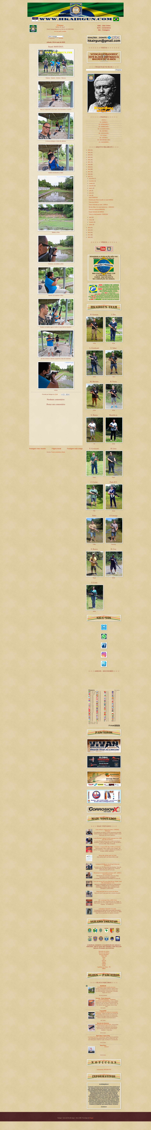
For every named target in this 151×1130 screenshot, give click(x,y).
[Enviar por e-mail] (62, 394)
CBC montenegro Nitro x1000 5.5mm (107, 900)
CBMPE (104, 964)
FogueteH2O (103, 1010)
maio (90, 195)
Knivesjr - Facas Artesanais (103, 998)
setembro (91, 185)
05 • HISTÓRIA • (104, 131)
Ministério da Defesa (104, 953)
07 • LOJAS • (103, 135)
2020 (89, 164)
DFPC (103, 957)
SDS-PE (104, 960)
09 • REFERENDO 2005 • (103, 140)
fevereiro (91, 222)
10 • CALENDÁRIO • (104, 142)
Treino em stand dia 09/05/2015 (97, 209)
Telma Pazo (103, 1045)
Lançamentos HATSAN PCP (104, 1069)
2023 (89, 157)
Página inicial (56, 449)
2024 (89, 155)
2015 (89, 176)
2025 (89, 152)
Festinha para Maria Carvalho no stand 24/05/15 (101, 200)
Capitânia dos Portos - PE (104, 967)
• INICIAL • (104, 120)
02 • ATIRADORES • (104, 124)
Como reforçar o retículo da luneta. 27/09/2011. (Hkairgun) (107, 830)
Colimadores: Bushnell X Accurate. (107, 908)
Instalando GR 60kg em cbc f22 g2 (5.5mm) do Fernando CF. (107, 865)
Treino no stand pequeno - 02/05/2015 (98, 214)
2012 (89, 232)
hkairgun (61, 25)
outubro (91, 183)
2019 (89, 167)
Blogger (91, 1118)
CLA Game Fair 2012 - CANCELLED (96, 1037)
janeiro (91, 224)
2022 (89, 159)
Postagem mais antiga (74, 449)
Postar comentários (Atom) (58, 452)
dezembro (91, 178)
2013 (89, 230)
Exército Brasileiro (104, 954)
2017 (89, 171)
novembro (91, 181)
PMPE (104, 962)
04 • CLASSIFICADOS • (104, 129)
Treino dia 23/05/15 (93, 202)
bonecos (107, 1046)
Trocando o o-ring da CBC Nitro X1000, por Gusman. (107, 847)
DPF (104, 959)
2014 (89, 227)
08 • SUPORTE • (104, 137)
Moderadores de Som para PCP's (103, 1024)
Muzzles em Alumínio (103, 1023)
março (91, 219)
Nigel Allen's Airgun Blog (103, 1035)
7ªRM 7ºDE (104, 956)
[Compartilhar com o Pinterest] (69, 394)
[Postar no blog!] (64, 394)
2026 (89, 150)
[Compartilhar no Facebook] (67, 394)
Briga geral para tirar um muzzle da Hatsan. (107, 891)
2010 (89, 237)
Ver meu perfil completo (60, 31)
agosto (91, 188)
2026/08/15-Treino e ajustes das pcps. (106, 987)
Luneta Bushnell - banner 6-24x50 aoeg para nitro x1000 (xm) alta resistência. (107, 839)
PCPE (103, 965)
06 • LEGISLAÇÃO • (104, 133)
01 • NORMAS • (104, 122)
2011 (89, 235)
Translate (60, 38)
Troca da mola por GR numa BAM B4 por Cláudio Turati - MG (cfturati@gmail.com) (107, 882)
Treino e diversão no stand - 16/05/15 (98, 204)
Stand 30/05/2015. (93, 197)
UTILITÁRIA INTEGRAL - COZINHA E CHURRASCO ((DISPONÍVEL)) (106, 1000)
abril (90, 217)
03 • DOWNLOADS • (104, 126)
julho (90, 190)
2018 (89, 169)
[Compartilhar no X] (65, 394)
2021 (89, 162)
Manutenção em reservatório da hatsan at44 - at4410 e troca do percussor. (107, 873)
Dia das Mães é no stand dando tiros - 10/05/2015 (101, 207)
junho (90, 193)
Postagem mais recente (37, 449)
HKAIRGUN (103, 985)
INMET (104, 968)
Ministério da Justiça (104, 951)
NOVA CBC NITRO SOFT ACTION (107, 855)
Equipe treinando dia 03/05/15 (96, 212)
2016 (89, 174)
